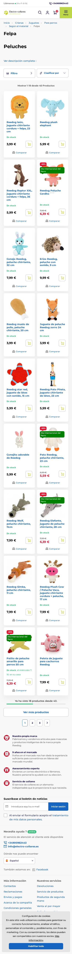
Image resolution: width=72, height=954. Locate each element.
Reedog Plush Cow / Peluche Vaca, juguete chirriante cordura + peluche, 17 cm (52, 593)
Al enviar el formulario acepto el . (38, 817)
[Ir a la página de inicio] (15, 12)
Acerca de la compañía (18, 902)
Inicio (7, 22)
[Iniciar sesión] (47, 12)
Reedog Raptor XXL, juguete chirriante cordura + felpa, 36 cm (19, 195)
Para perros (50, 22)
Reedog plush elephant (48, 124)
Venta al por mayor (48, 906)
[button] (40, 12)
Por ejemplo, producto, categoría (32, 37)
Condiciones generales (18, 907)
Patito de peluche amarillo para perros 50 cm (18, 661)
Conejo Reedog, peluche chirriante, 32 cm (19, 262)
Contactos (10, 885)
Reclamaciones (13, 891)
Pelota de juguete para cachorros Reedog (51, 661)
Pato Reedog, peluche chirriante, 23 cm (52, 457)
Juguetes (34, 22)
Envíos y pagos (13, 896)
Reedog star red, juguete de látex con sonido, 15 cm (18, 392)
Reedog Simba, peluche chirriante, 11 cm (19, 590)
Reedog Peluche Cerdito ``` (50, 192)
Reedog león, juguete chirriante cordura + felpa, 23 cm (18, 127)
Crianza (19, 22)
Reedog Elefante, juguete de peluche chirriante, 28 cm (52, 523)
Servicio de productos (50, 891)
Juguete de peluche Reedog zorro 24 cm (52, 327)
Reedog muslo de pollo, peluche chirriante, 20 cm (18, 327)
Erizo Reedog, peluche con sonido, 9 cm (48, 262)
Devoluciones (45, 885)
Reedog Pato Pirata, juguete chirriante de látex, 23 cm (52, 392)
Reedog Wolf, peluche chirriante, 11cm (19, 523)
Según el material (18, 26)
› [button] (20, 60)
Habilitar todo (36, 946)
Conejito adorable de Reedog (18, 456)
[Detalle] (29, 144)
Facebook (42, 869)
